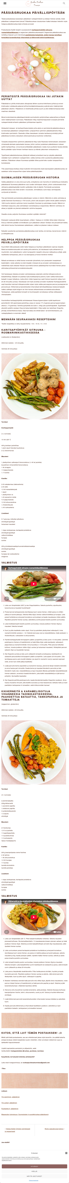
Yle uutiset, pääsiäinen (9, 1103)
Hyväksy (34, 1166)
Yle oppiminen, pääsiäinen (10, 1097)
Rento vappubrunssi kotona (54, 1129)
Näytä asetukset (34, 1176)
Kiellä (34, 1171)
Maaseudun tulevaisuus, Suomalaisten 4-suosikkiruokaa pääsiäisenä (24, 1114)
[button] (66, 1153)
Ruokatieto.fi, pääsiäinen (9, 1109)
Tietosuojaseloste (33, 1180)
